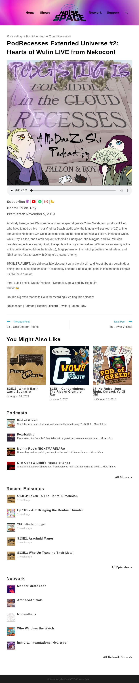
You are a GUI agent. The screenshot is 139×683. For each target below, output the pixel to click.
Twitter (64, 305)
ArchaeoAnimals (30, 600)
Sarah (96, 223)
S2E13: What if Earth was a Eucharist (23, 390)
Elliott (122, 223)
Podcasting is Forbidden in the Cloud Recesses (39, 36)
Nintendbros (26, 614)
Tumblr (41, 305)
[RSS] (52, 202)
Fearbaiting (26, 434)
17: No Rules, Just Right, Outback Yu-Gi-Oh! (109, 391)
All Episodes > (121, 567)
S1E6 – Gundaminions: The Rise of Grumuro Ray (67, 391)
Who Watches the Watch (35, 628)
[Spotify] (39, 202)
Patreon (29, 305)
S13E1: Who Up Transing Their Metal (45, 552)
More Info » (100, 424)
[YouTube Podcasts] (33, 202)
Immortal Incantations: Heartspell (42, 642)
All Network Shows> (117, 657)
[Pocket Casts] (46, 202)
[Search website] (126, 13)
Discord (53, 305)
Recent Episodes (25, 488)
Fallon (23, 208)
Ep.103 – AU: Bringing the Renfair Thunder (50, 510)
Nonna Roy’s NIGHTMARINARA (41, 448)
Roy (33, 208)
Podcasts (17, 412)
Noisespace (14, 305)
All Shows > (123, 477)
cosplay (12, 244)
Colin (87, 223)
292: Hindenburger (31, 524)
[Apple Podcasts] (27, 202)
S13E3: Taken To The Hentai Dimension (47, 496)
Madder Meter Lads (32, 585)
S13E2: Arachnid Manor (35, 538)
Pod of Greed (27, 420)
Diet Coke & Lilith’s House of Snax (43, 462)
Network (16, 578)
